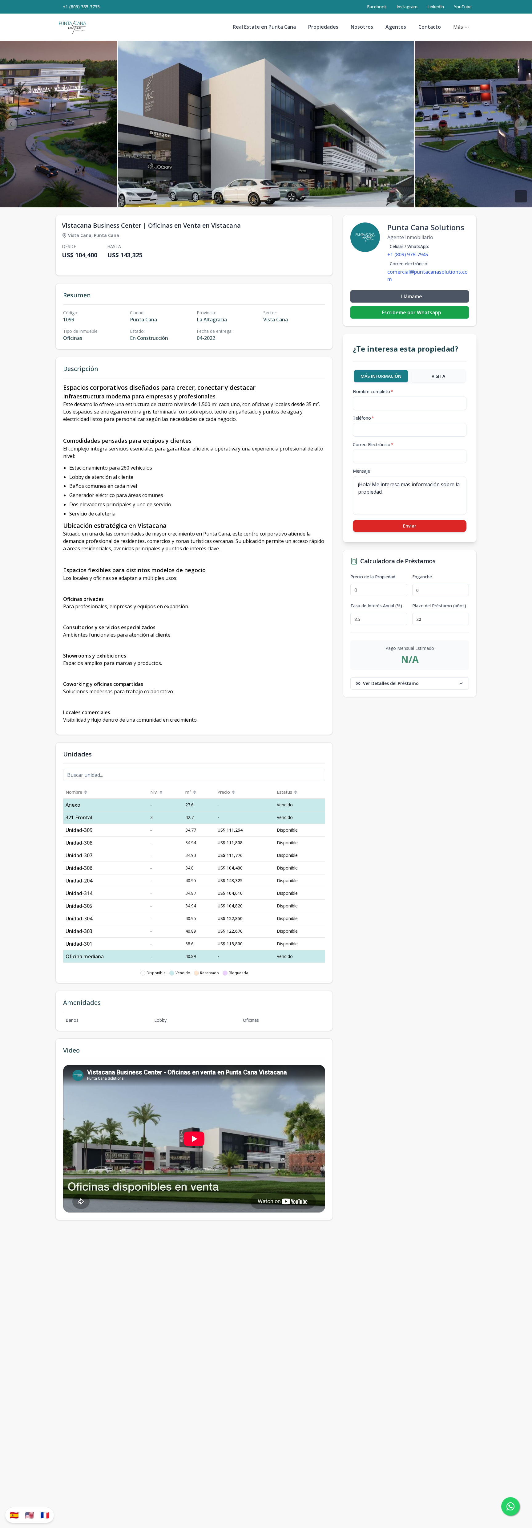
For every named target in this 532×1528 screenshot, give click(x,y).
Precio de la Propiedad (372, 577)
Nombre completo (373, 391)
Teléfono (363, 418)
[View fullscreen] (521, 196)
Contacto (429, 26)
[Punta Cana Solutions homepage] (72, 27)
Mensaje (361, 471)
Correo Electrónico (373, 444)
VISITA (438, 376)
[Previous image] (11, 124)
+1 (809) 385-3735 (81, 7)
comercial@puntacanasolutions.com (427, 275)
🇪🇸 (14, 1515)
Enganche (422, 577)
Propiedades (323, 26)
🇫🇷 (45, 1515)
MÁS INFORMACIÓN (381, 376)
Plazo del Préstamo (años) (439, 606)
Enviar (409, 526)
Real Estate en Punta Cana (264, 26)
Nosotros (362, 26)
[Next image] (521, 124)
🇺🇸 (29, 1515)
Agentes (395, 26)
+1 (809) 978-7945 (407, 254)
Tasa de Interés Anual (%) (376, 606)
